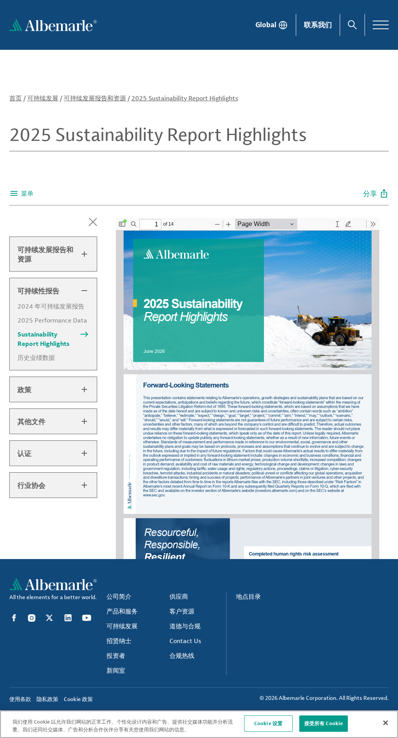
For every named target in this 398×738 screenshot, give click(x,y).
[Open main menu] (381, 25)
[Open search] (352, 25)
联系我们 (318, 24)
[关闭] (385, 722)
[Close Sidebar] (93, 222)
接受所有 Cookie (323, 723)
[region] (199, 724)
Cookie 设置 (268, 723)
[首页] (53, 25)
